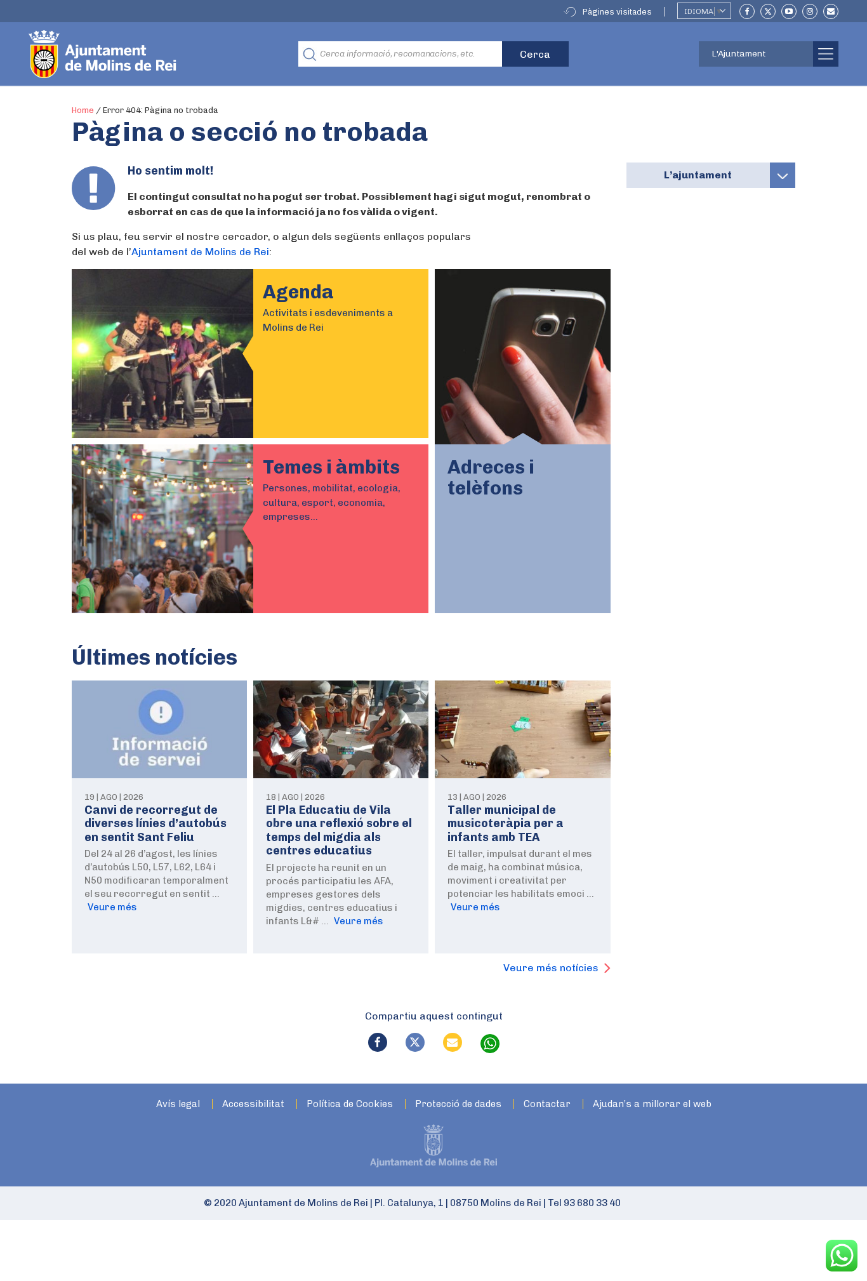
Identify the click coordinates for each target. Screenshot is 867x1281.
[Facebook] (747, 11)
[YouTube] (789, 11)
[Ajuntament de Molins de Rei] (149, 54)
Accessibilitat (253, 1104)
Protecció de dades (458, 1104)
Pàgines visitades (617, 12)
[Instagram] (809, 11)
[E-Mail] (830, 11)
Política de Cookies (350, 1104)
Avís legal (178, 1104)
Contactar (547, 1104)
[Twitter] (768, 11)
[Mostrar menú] (782, 175)
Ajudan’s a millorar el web (652, 1104)
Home (83, 110)
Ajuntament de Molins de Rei (200, 252)
